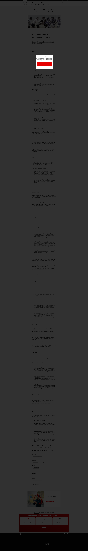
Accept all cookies (44, 62)
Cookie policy (48, 60)
